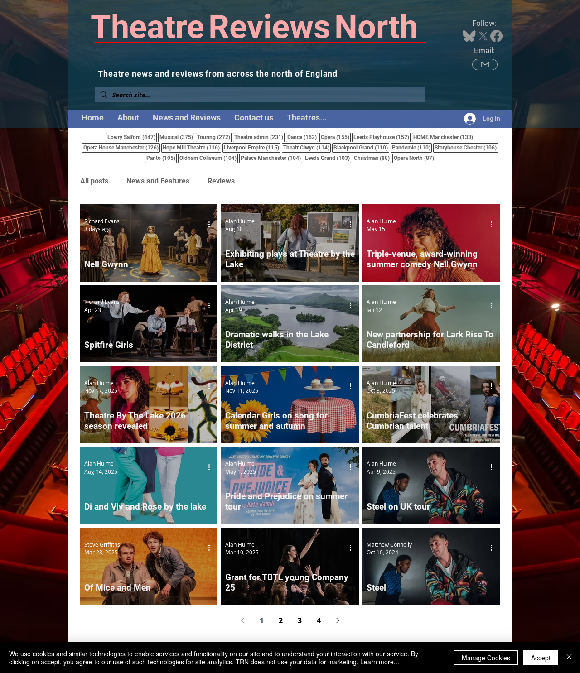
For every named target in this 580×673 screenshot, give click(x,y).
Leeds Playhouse (382, 137)
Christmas (372, 157)
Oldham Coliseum (208, 157)
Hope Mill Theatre (192, 147)
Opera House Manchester (121, 147)
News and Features (157, 181)
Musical (177, 137)
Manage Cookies (486, 657)
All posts (94, 181)
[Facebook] (496, 36)
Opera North (414, 157)
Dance (302, 137)
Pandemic (412, 147)
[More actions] (212, 224)
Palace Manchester (271, 157)
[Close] (569, 657)
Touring (214, 137)
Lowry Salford (132, 137)
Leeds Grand (328, 157)
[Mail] (485, 64)
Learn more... (379, 661)
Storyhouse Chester (466, 147)
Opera (336, 137)
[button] (307, 117)
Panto (161, 157)
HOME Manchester (443, 137)
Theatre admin (259, 137)
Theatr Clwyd (307, 147)
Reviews (221, 181)
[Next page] (337, 620)
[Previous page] (242, 620)
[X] (483, 36)
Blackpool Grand (361, 147)
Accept (541, 657)
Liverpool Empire (252, 147)
